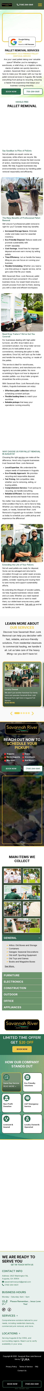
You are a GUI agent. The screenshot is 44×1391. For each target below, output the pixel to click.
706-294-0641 (32, 91)
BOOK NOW (11, 91)
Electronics (13, 981)
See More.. (10, 966)
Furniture (12, 975)
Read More (10, 703)
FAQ (36, 1367)
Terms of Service (26, 1367)
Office (9, 1001)
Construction (15, 988)
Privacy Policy (11, 1367)
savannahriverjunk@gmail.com (18, 1282)
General (10, 938)
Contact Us (22, 1371)
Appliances (12, 1007)
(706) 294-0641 (26, 5)
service (22, 457)
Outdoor (10, 994)
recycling (15, 245)
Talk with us (30, 604)
